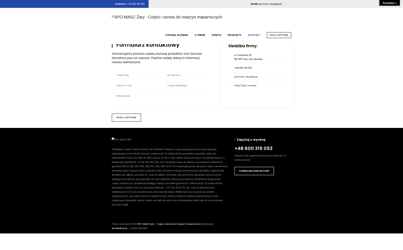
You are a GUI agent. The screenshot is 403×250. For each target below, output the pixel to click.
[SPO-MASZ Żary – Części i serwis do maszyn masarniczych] (167, 17)
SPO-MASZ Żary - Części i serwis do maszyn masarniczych (169, 224)
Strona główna (176, 35)
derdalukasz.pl (119, 228)
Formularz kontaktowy (254, 170)
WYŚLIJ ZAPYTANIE (279, 35)
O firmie (200, 35)
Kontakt (254, 35)
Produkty (235, 35)
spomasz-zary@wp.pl (270, 4)
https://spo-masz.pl (245, 85)
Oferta (216, 35)
